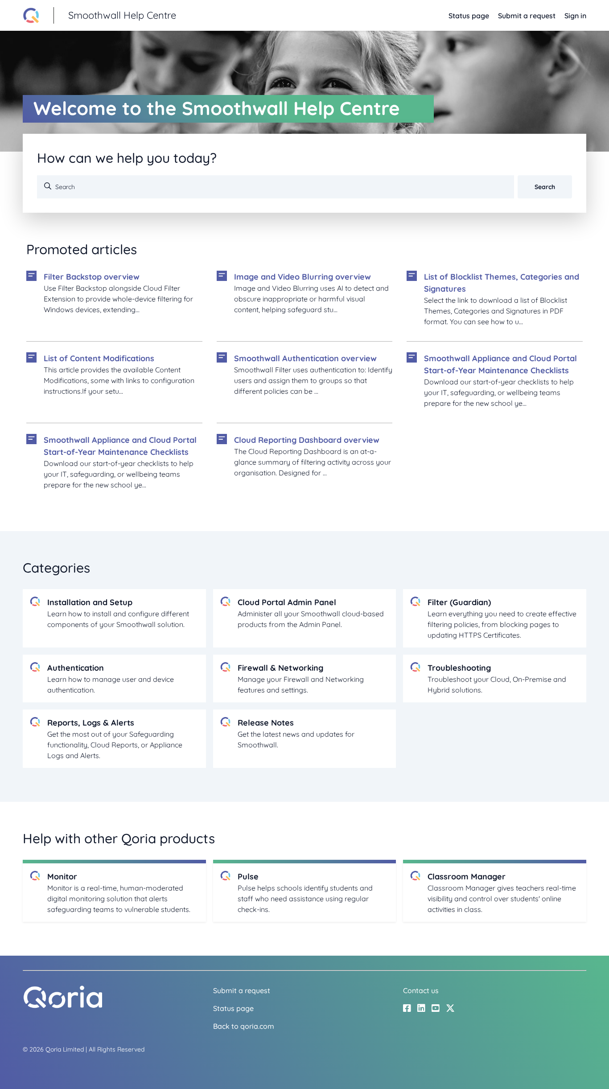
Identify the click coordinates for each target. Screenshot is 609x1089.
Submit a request (527, 15)
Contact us (421, 990)
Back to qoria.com (243, 1026)
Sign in (575, 15)
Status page (469, 15)
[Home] (63, 1006)
